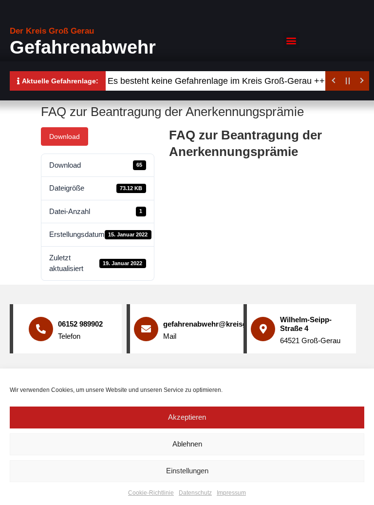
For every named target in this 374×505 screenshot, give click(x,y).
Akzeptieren (187, 417)
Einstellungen (187, 470)
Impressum (231, 492)
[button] (291, 40)
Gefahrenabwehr (83, 47)
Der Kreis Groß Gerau (52, 31)
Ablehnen (187, 444)
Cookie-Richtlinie (151, 492)
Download (64, 136)
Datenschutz (195, 492)
